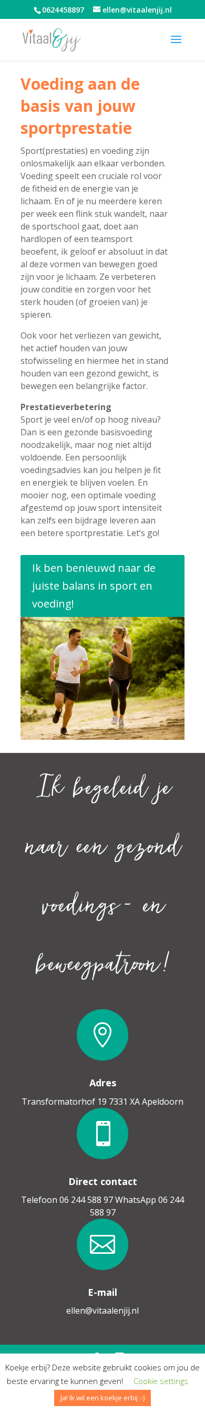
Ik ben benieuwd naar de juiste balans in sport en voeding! (94, 586)
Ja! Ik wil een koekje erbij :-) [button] (102, 1397)
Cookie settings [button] (161, 1381)
